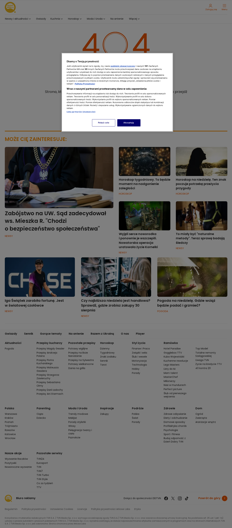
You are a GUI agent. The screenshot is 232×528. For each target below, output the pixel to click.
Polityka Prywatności (85, 84)
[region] (117, 92)
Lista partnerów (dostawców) (81, 112)
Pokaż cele (103, 122)
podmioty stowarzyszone (123, 66)
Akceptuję (128, 122)
